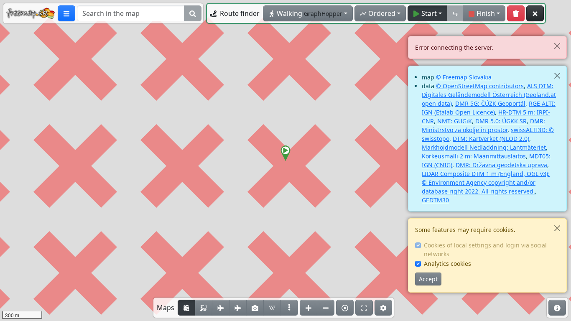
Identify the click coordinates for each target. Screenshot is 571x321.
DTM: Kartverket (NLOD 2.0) (491, 139)
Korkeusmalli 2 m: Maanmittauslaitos (474, 156)
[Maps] (289, 308)
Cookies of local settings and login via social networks (485, 249)
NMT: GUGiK (454, 121)
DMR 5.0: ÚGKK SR (501, 121)
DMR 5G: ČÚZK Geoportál (490, 103)
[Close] (557, 45)
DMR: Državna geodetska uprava (501, 165)
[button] (285, 153)
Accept (428, 279)
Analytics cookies (447, 264)
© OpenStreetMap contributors (480, 86)
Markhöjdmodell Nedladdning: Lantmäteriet (484, 147)
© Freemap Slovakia (464, 77)
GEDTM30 (435, 200)
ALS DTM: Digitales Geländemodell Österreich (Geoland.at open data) (489, 94)
